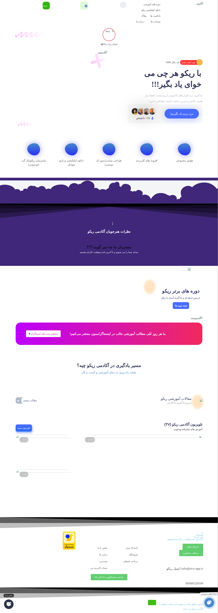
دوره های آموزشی (151, 4)
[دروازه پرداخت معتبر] (69, 549)
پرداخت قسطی (130, 561)
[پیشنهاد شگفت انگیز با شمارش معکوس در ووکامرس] (44, 437)
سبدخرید (103, 561)
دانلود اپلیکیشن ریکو (151, 10)
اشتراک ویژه (132, 548)
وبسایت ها (155, 21)
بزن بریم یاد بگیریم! (181, 113)
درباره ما (140, 21)
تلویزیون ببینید (23, 428)
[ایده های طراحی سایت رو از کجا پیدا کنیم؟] (44, 472)
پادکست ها (155, 16)
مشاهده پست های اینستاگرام (44, 333)
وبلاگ (144, 16)
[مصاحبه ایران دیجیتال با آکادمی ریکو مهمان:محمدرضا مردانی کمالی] (142, 437)
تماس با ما (102, 548)
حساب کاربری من (98, 568)
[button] (191, 62)
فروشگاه (133, 554)
